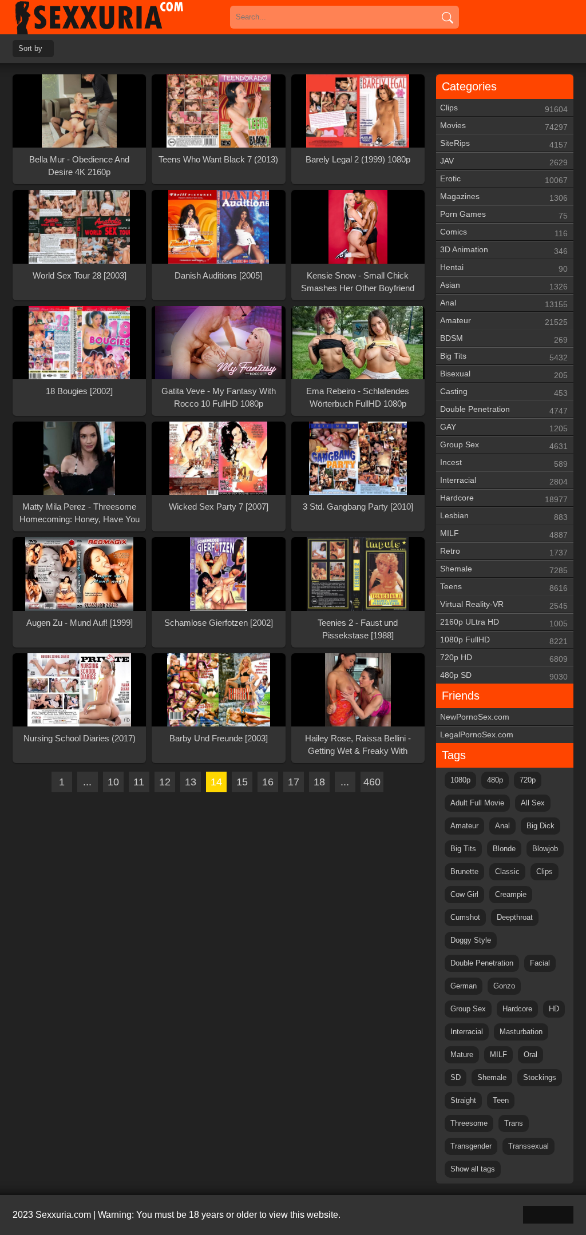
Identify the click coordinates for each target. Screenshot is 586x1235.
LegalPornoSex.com (476, 734)
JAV (504, 161)
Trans (513, 1123)
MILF (504, 534)
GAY (504, 427)
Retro (504, 551)
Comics (504, 232)
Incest (504, 463)
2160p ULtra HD (504, 622)
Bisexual (504, 374)
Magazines (504, 197)
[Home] (116, 17)
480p (495, 780)
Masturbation (521, 1031)
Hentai (504, 268)
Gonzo (504, 986)
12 (165, 782)
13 (190, 782)
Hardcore (504, 498)
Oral (530, 1054)
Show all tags (472, 1169)
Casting (504, 392)
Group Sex (504, 445)
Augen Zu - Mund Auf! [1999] (79, 623)
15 (242, 782)
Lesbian (504, 516)
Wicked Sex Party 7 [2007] (218, 506)
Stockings (539, 1077)
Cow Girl (464, 894)
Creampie (510, 894)
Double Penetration (504, 409)
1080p (460, 780)
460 (372, 782)
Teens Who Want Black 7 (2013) (218, 159)
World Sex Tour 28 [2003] (79, 275)
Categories (469, 86)
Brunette (464, 871)
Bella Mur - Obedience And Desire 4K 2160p (79, 165)
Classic (507, 871)
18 (319, 782)
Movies (504, 126)
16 (268, 782)
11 (138, 782)
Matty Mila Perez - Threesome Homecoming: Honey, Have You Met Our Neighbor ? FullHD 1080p (79, 514)
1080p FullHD (504, 640)
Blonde (504, 848)
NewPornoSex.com (474, 716)
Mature (461, 1054)
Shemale (504, 569)
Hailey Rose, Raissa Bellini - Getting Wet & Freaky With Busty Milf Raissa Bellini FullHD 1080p (358, 745)
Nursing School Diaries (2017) (79, 738)
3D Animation (504, 250)
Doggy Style (470, 940)
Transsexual (528, 1146)
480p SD (504, 675)
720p (528, 780)
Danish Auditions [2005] (218, 275)
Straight (463, 1100)
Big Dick (540, 825)
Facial (540, 963)
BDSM (504, 338)
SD (455, 1077)
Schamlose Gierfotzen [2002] (218, 623)
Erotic (504, 179)
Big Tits (504, 356)
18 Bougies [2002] (79, 391)
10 (113, 782)
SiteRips (504, 143)
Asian (504, 285)
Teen (501, 1100)
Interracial (504, 480)
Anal (504, 303)
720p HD (504, 658)
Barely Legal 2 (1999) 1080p (358, 159)
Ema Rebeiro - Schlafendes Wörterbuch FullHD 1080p (357, 397)
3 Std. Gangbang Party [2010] (358, 506)
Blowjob (545, 848)
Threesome (469, 1123)
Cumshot (465, 917)
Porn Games (504, 214)
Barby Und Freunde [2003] (218, 738)
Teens (504, 587)
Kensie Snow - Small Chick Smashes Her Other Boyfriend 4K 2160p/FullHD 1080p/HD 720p (357, 283)
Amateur (504, 321)
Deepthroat (515, 917)
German (463, 986)
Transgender (471, 1146)
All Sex (533, 803)
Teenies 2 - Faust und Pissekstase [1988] (358, 629)
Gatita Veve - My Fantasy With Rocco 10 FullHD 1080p (218, 397)
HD (554, 1008)
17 (293, 782)
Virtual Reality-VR (504, 604)
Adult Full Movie (477, 803)
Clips (504, 108)
